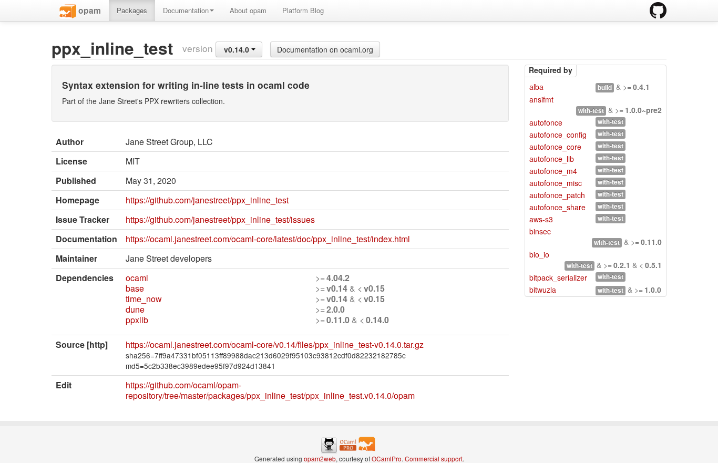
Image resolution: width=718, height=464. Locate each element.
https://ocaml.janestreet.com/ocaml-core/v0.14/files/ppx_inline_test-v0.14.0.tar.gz (275, 344)
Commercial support (434, 458)
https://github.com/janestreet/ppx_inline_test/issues (220, 219)
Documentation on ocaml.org (325, 49)
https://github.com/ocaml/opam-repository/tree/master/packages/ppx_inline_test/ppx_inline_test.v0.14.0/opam (270, 390)
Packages (132, 10)
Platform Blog (303, 10)
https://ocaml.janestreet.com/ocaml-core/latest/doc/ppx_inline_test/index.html (268, 239)
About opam (248, 10)
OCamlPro (387, 458)
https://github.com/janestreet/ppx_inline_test (207, 200)
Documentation (186, 10)
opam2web (320, 458)
